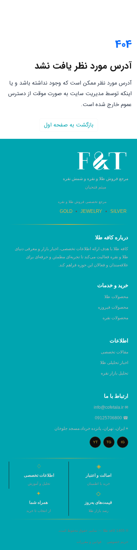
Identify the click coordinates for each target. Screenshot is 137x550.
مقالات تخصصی (114, 352)
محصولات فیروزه (113, 307)
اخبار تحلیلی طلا (114, 362)
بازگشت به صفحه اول (68, 124)
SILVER (118, 211)
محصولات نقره (115, 317)
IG (123, 442)
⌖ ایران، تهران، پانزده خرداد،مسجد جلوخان (91, 428)
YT (95, 442)
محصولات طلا (116, 296)
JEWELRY (91, 211)
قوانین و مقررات (89, 542)
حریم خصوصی (117, 542)
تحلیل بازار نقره (114, 373)
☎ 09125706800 (111, 417)
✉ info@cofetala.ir (111, 407)
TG (108, 442)
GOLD (66, 211)
